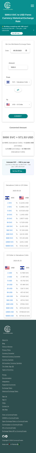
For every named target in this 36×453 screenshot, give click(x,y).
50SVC (9, 222)
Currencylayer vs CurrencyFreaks (12, 424)
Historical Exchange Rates (10, 391)
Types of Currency (7, 370)
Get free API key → (18, 171)
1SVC (9, 203)
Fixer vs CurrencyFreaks (9, 414)
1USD (9, 273)
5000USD (9, 308)
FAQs (4, 403)
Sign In (4, 399)
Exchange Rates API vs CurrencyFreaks (14, 431)
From (8, 77)
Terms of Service (7, 346)
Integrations (5, 381)
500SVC (10, 230)
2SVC (9, 207)
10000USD (10, 312)
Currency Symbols (7, 360)
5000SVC (9, 238)
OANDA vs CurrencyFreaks (10, 418)
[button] (32, 6)
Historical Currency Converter (11, 356)
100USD (10, 296)
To (7, 100)
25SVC (9, 218)
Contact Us (5, 406)
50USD (9, 292)
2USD (9, 277)
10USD (9, 284)
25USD (9, 288)
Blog (3, 343)
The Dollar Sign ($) (8, 366)
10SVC (9, 214)
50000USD (10, 316)
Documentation (6, 378)
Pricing (4, 375)
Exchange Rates (7, 388)
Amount (12, 63)
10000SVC (10, 242)
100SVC (10, 226)
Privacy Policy (6, 350)
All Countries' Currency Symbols (12, 363)
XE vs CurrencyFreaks (9, 428)
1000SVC (9, 234)
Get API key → (16, 33)
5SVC (9, 211)
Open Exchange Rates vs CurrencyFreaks (15, 421)
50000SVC (10, 246)
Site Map (5, 409)
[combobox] (18, 82)
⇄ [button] (18, 89)
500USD (10, 300)
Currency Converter (8, 353)
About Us (5, 340)
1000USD (9, 304)
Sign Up (4, 396)
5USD (9, 281)
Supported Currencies (9, 384)
